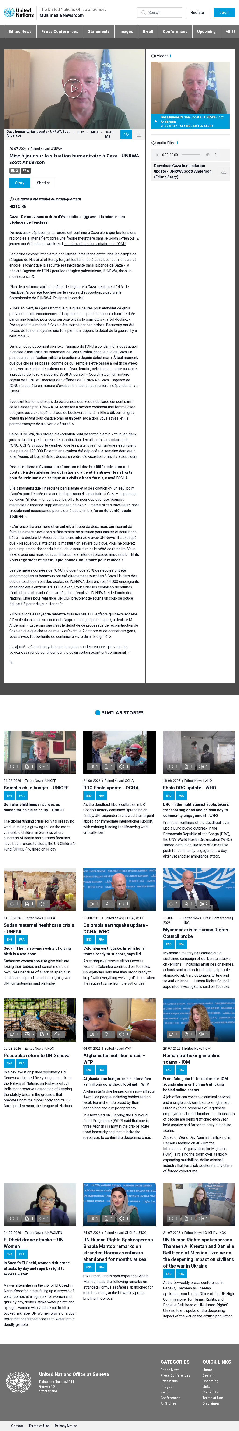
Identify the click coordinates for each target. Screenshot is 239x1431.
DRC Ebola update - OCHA (111, 788)
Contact (17, 1426)
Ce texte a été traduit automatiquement (48, 199)
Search (208, 1375)
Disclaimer (211, 1403)
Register (198, 12)
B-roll (148, 31)
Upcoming (206, 31)
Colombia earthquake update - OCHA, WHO (115, 928)
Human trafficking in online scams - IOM (191, 1059)
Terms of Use (213, 1398)
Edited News (20, 31)
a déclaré (110, 292)
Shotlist (43, 183)
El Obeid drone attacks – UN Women (33, 1243)
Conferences (175, 31)
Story (19, 183)
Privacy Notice (66, 1426)
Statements (99, 31)
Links (207, 1387)
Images (126, 31)
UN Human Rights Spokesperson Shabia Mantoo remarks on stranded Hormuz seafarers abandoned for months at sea (118, 1249)
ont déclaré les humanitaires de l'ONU (95, 244)
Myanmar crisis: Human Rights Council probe (195, 933)
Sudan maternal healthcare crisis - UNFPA (39, 928)
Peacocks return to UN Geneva (37, 1055)
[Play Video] (74, 89)
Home (207, 1370)
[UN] (19, 12)
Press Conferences (59, 31)
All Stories (168, 1403)
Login (224, 12)
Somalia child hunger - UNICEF (36, 788)
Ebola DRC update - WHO (189, 788)
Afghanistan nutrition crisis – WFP (114, 1059)
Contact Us (211, 1392)
